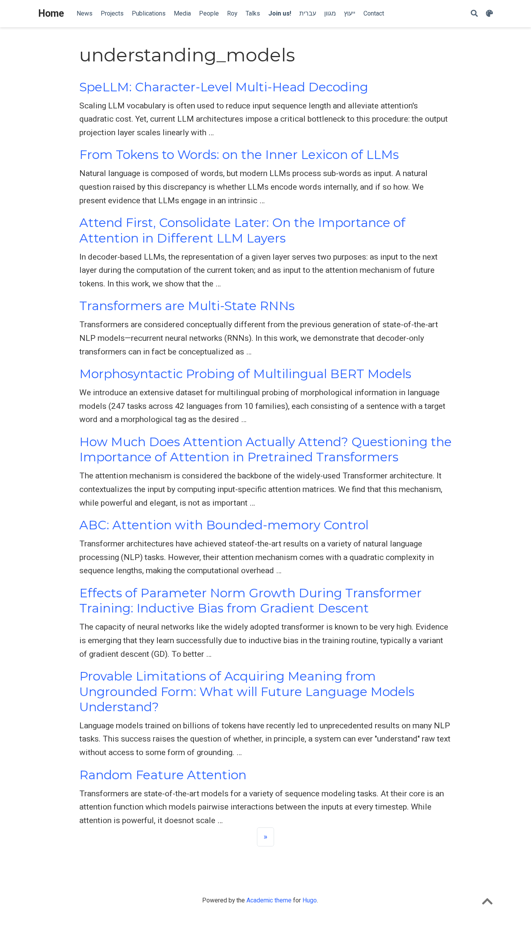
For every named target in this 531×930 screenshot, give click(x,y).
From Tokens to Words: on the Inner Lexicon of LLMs (239, 154)
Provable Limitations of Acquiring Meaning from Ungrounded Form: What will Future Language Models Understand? (246, 691)
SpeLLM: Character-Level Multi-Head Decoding (223, 87)
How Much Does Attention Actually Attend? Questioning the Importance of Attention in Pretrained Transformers (265, 449)
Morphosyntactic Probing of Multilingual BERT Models (245, 373)
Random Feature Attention (162, 775)
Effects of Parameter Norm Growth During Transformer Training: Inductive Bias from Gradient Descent (250, 601)
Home (51, 13)
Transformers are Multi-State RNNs (187, 305)
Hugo (309, 900)
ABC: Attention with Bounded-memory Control (224, 525)
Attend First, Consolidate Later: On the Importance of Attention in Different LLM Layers (242, 230)
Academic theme (269, 900)
